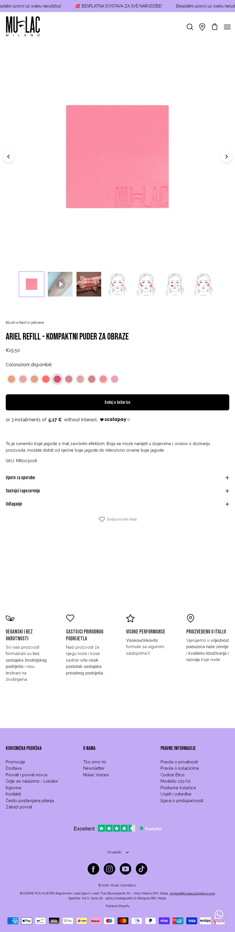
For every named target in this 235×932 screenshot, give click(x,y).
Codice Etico (172, 774)
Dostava (13, 768)
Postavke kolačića (178, 787)
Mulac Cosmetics (123, 885)
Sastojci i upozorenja (23, 491)
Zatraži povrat (19, 806)
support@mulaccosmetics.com (192, 893)
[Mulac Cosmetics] (23, 27)
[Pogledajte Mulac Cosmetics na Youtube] (125, 869)
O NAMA (89, 748)
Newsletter (94, 768)
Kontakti (13, 793)
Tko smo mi (94, 761)
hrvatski (114, 852)
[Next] (226, 156)
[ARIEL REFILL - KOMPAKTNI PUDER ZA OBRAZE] (31, 284)
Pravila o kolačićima (179, 768)
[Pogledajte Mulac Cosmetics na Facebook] (93, 869)
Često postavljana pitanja (30, 800)
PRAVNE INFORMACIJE (178, 748)
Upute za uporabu (20, 477)
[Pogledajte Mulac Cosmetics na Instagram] (109, 869)
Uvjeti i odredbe (175, 793)
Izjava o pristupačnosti (181, 800)
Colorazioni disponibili (29, 364)
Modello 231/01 (175, 781)
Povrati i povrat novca (26, 774)
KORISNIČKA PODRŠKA (24, 748)
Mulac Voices (96, 774)
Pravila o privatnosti (179, 761)
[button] (11, 379)
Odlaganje (14, 504)
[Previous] (8, 156)
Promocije (15, 761)
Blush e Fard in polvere (25, 322)
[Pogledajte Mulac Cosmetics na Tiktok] (141, 869)
